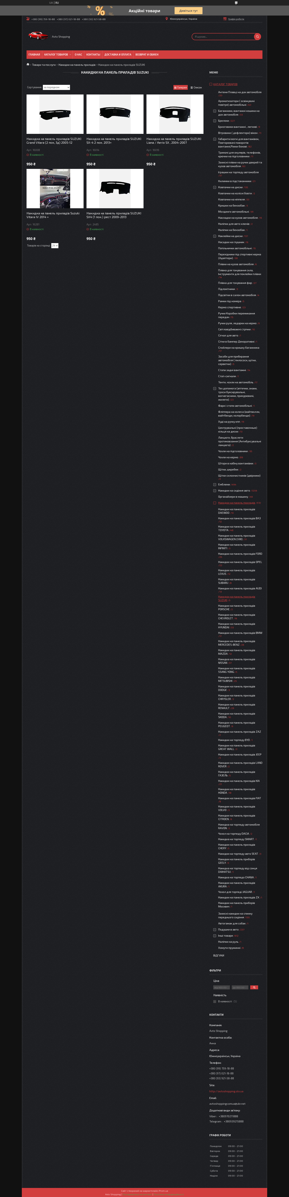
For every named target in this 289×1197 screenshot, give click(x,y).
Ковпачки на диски (230, 187)
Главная (34, 54)
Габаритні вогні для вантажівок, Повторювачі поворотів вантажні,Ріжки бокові (238, 142)
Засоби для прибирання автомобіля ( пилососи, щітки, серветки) (237, 360)
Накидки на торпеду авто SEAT (238, 853)
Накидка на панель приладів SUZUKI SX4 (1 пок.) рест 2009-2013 (114, 215)
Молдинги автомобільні (233, 211)
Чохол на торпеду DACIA (233, 833)
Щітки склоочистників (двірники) (239, 475)
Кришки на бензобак (231, 205)
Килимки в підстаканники (234, 181)
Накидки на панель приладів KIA (239, 780)
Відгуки (218, 955)
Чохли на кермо (228, 457)
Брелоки (223, 120)
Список (198, 87)
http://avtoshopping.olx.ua (226, 1091)
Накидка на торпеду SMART (236, 839)
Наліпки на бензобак (231, 229)
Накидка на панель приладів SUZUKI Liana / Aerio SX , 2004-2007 (173, 140)
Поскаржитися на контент (137, 1194)
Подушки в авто (228, 929)
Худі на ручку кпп (229, 421)
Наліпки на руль (228, 941)
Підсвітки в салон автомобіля (237, 295)
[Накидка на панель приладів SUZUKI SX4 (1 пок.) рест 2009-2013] (115, 188)
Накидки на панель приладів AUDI (240, 588)
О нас (78, 54)
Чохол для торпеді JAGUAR (235, 891)
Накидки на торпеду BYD (234, 740)
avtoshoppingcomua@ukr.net (227, 1103)
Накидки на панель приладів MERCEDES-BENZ (236, 642)
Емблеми (224, 484)
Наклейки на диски (230, 236)
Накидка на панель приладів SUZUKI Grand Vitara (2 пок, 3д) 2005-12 (54, 140)
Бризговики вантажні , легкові (237, 126)
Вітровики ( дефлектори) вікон (238, 132)
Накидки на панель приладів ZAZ (239, 731)
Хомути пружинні (229, 947)
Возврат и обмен (146, 54)
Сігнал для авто (228, 335)
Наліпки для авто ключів (233, 223)
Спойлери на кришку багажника (238, 347)
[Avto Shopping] (38, 36)
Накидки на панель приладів (77, 64)
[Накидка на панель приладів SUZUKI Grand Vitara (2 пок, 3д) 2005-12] (55, 114)
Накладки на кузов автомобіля (238, 217)
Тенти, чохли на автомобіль (235, 382)
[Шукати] (257, 36)
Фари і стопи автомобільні (235, 405)
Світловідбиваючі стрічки (234, 329)
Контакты (93, 54)
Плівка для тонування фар (235, 282)
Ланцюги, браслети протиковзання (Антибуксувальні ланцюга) (239, 441)
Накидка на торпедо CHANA (236, 877)
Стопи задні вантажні (232, 370)
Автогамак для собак (232, 923)
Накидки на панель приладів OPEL (240, 562)
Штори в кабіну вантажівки (235, 463)
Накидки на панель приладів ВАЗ (239, 518)
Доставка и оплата (117, 54)
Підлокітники (226, 289)
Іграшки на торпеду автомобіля (238, 172)
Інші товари (225, 935)
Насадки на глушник (231, 242)
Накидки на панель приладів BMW (240, 632)
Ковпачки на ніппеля (231, 199)
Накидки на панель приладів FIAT (239, 798)
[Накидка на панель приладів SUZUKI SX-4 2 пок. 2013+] (115, 114)
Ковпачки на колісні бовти (235, 193)
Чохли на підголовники (233, 451)
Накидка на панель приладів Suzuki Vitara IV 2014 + (53, 215)
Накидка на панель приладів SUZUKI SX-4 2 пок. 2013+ (114, 140)
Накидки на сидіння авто (234, 490)
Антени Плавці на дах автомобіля (239, 92)
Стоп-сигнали (227, 376)
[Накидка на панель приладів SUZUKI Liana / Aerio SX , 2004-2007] (174, 114)
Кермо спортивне (229, 307)
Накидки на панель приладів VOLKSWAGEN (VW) (236, 537)
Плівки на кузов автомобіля (236, 264)
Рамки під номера (229, 301)
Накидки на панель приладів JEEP (239, 754)
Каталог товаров (56, 54)
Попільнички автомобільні (235, 248)
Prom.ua (163, 1190)
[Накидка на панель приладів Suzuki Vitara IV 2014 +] (55, 188)
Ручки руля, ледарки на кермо (237, 323)
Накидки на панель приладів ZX (238, 897)
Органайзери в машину (233, 496)
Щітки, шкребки (228, 469)
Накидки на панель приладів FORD (240, 553)
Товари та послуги (44, 64)
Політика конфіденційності (169, 1194)
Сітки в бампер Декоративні (236, 341)
